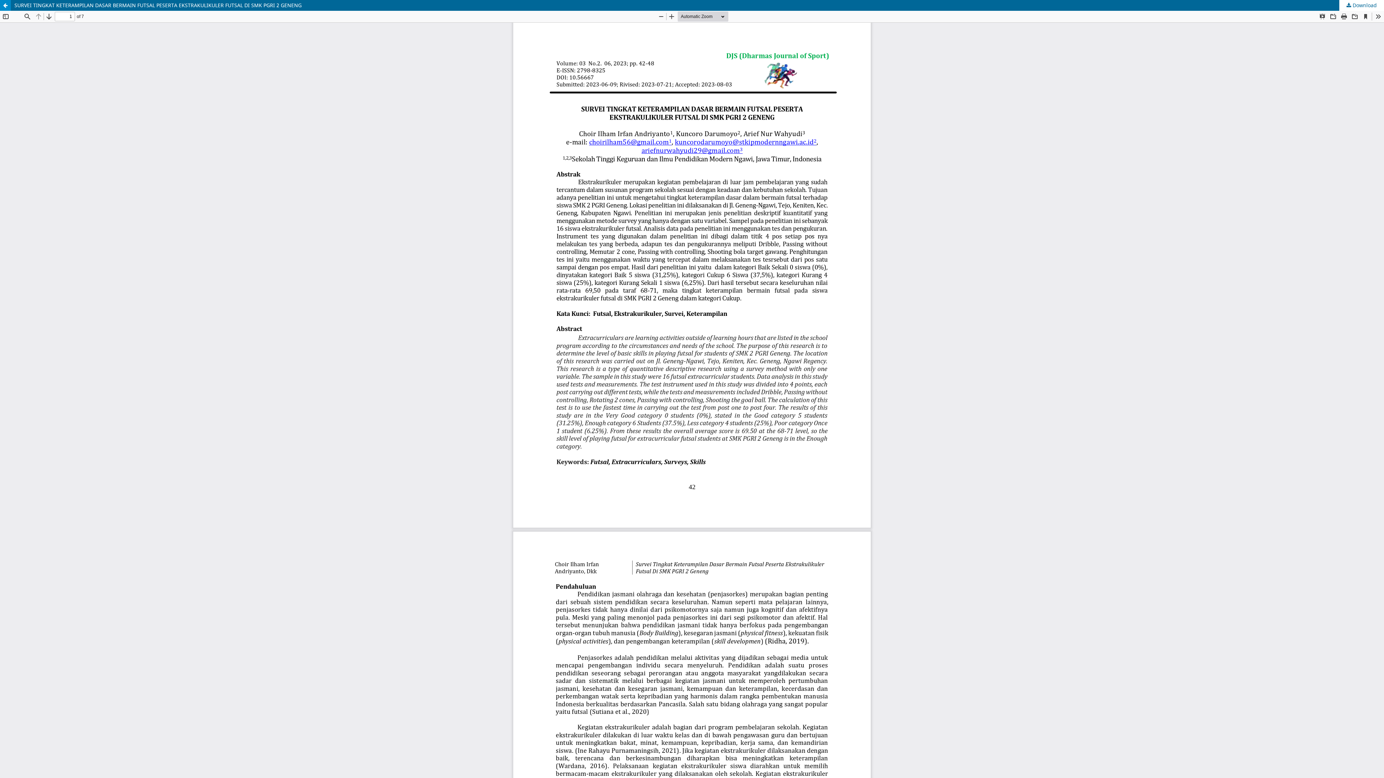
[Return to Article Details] (5, 5)
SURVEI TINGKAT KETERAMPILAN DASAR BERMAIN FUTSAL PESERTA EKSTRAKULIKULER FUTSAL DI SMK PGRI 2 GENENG (158, 5)
